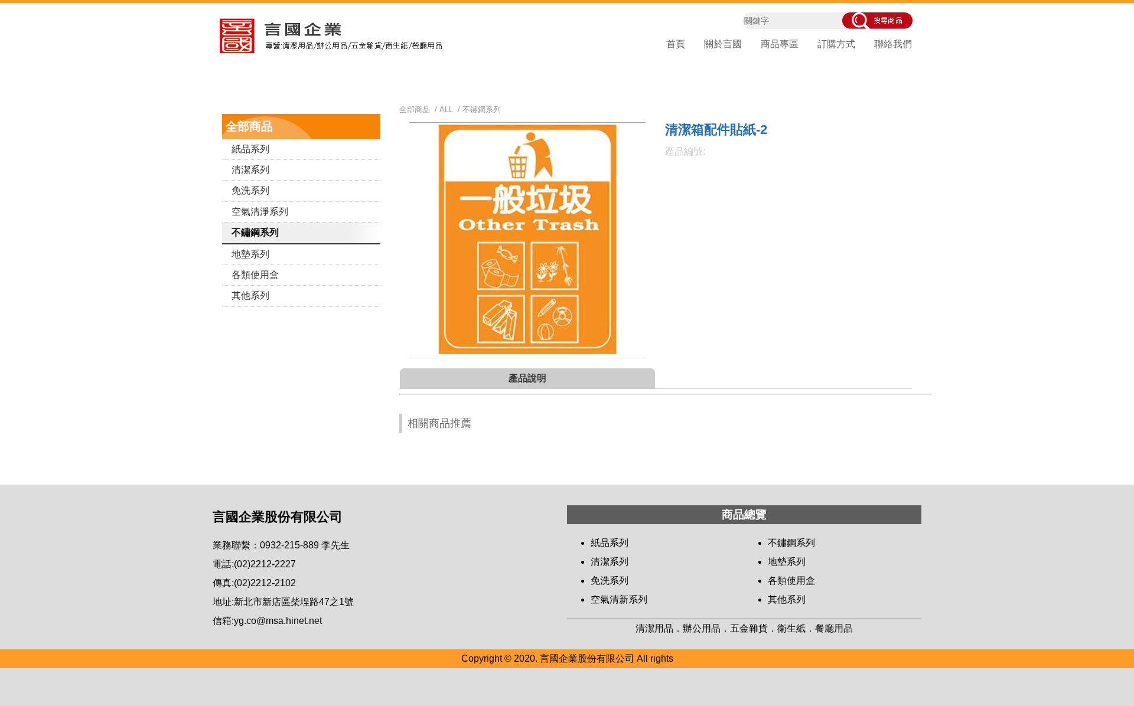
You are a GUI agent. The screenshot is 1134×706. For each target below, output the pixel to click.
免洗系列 (250, 190)
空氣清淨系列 (260, 212)
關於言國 (723, 44)
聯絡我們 (893, 44)
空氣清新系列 (619, 599)
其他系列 (250, 295)
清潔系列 (250, 170)
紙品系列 (250, 149)
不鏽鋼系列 (255, 232)
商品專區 (780, 44)
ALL (446, 109)
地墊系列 (250, 254)
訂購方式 (836, 44)
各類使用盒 (255, 275)
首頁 (675, 44)
